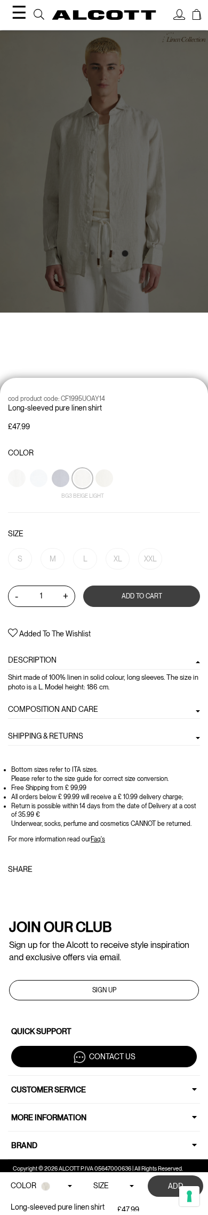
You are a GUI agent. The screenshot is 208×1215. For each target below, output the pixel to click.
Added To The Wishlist (54, 633)
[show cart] (197, 16)
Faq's (98, 839)
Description (32, 660)
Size (15, 533)
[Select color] (17, 496)
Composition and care (53, 709)
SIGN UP (104, 990)
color (21, 453)
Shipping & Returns (45, 736)
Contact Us (112, 1056)
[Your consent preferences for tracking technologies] (189, 1196)
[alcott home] (104, 15)
